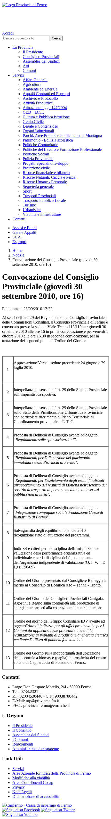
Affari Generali (35, 80)
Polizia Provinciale (38, 158)
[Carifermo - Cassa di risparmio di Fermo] (55, 805)
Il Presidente (33, 52)
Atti (26, 66)
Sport (27, 191)
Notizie (18, 255)
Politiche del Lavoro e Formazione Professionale (62, 149)
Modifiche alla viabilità (31, 778)
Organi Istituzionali (38, 131)
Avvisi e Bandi (24, 228)
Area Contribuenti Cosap (32, 782)
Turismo (29, 205)
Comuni (29, 70)
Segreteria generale (38, 186)
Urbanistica (32, 210)
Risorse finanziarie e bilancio (46, 172)
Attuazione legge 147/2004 (45, 107)
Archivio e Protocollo (40, 98)
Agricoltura (32, 84)
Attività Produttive (38, 103)
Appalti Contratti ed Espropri (46, 94)
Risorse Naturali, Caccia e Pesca (49, 177)
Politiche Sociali (36, 154)
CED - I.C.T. (33, 112)
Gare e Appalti (24, 232)
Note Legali (22, 792)
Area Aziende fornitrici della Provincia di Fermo (51, 773)
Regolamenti (22, 744)
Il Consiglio (21, 730)
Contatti (18, 219)
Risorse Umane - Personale (45, 182)
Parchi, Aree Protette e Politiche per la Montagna (62, 135)
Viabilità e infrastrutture (42, 214)
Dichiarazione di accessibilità (36, 796)
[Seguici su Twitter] (58, 810)
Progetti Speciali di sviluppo (45, 163)
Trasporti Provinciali (39, 196)
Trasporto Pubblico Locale (44, 200)
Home (17, 250)
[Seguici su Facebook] (21, 810)
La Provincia (22, 47)
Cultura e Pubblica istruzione (46, 117)
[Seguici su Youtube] (19, 814)
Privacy (18, 787)
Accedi (8, 33)
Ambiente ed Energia (40, 89)
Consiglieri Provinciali (41, 56)
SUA (16, 237)
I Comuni (20, 739)
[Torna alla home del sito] (55, 15)
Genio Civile (33, 121)
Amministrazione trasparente (35, 749)
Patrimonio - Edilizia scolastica (48, 140)
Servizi (18, 75)
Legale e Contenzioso (40, 126)
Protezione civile (36, 168)
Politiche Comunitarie (40, 145)
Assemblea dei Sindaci (41, 61)
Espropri (19, 241)
